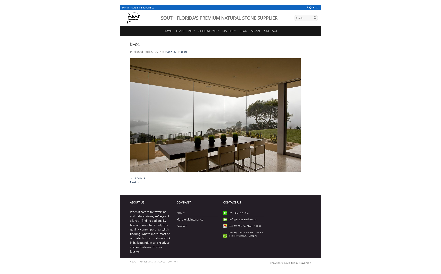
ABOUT (255, 31)
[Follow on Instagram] (310, 8)
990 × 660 (171, 52)
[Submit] (315, 18)
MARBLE (228, 31)
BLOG (243, 31)
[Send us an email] (317, 8)
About (180, 213)
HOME (168, 31)
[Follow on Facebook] (307, 8)
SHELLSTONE (207, 31)
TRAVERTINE (184, 31)
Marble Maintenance (190, 219)
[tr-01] (215, 115)
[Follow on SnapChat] (314, 8)
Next (135, 182)
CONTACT (270, 31)
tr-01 (184, 52)
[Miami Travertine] (139, 18)
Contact (182, 226)
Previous (137, 178)
